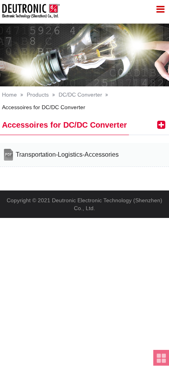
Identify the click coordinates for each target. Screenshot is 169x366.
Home (9, 95)
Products (38, 95)
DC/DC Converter (80, 95)
